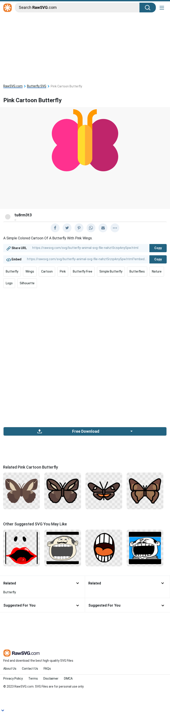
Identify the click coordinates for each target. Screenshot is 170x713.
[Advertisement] (85, 47)
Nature (157, 271)
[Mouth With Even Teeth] (104, 547)
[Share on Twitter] (67, 227)
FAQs (47, 668)
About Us (9, 668)
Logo (9, 283)
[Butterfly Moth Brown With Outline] (62, 490)
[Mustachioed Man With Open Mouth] (62, 547)
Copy (158, 248)
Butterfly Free (82, 271)
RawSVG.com (13, 86)
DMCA (68, 678)
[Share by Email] (103, 227)
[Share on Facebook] (55, 227)
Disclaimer (50, 678)
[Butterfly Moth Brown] (21, 490)
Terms (33, 678)
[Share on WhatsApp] (91, 227)
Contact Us (30, 668)
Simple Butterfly (110, 271)
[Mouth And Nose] (21, 547)
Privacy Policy (13, 678)
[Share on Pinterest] (79, 227)
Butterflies (137, 271)
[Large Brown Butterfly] (145, 490)
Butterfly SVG (36, 86)
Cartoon (47, 271)
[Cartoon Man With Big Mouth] (145, 547)
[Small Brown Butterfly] (104, 490)
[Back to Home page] (7, 8)
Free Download (85, 431)
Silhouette (27, 283)
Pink (63, 271)
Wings (29, 271)
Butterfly (12, 271)
